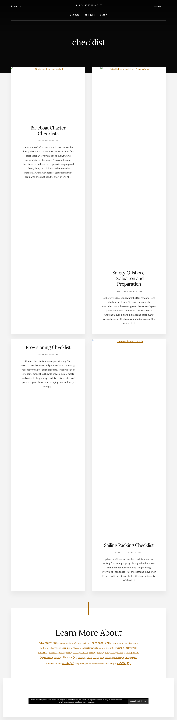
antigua (71, 643)
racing (129, 657)
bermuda (115, 643)
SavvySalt (89, 5)
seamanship (110, 664)
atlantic (79, 643)
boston (52, 648)
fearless (53, 653)
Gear (140, 552)
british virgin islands (65, 648)
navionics (48, 658)
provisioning (118, 658)
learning (100, 653)
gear (62, 652)
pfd (102, 658)
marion (114, 653)
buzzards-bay (80, 648)
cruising (120, 648)
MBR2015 (121, 653)
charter (102, 648)
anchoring (62, 643)
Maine (108, 653)
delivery (131, 647)
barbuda (87, 643)
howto (92, 653)
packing (89, 658)
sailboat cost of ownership (95, 664)
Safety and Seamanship (129, 291)
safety (68, 663)
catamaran (92, 648)
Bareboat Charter (48, 141)
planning (109, 658)
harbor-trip (77, 653)
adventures (48, 643)
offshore (69, 657)
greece (69, 653)
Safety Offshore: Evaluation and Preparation (129, 278)
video (124, 663)
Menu (159, 6)
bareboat (100, 643)
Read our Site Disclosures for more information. (81, 702)
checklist (110, 648)
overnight (82, 658)
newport (57, 658)
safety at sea (80, 664)
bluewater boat (128, 643)
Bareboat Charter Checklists (48, 130)
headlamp (84, 653)
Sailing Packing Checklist (129, 545)
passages (96, 658)
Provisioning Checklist (48, 347)
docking (43, 652)
